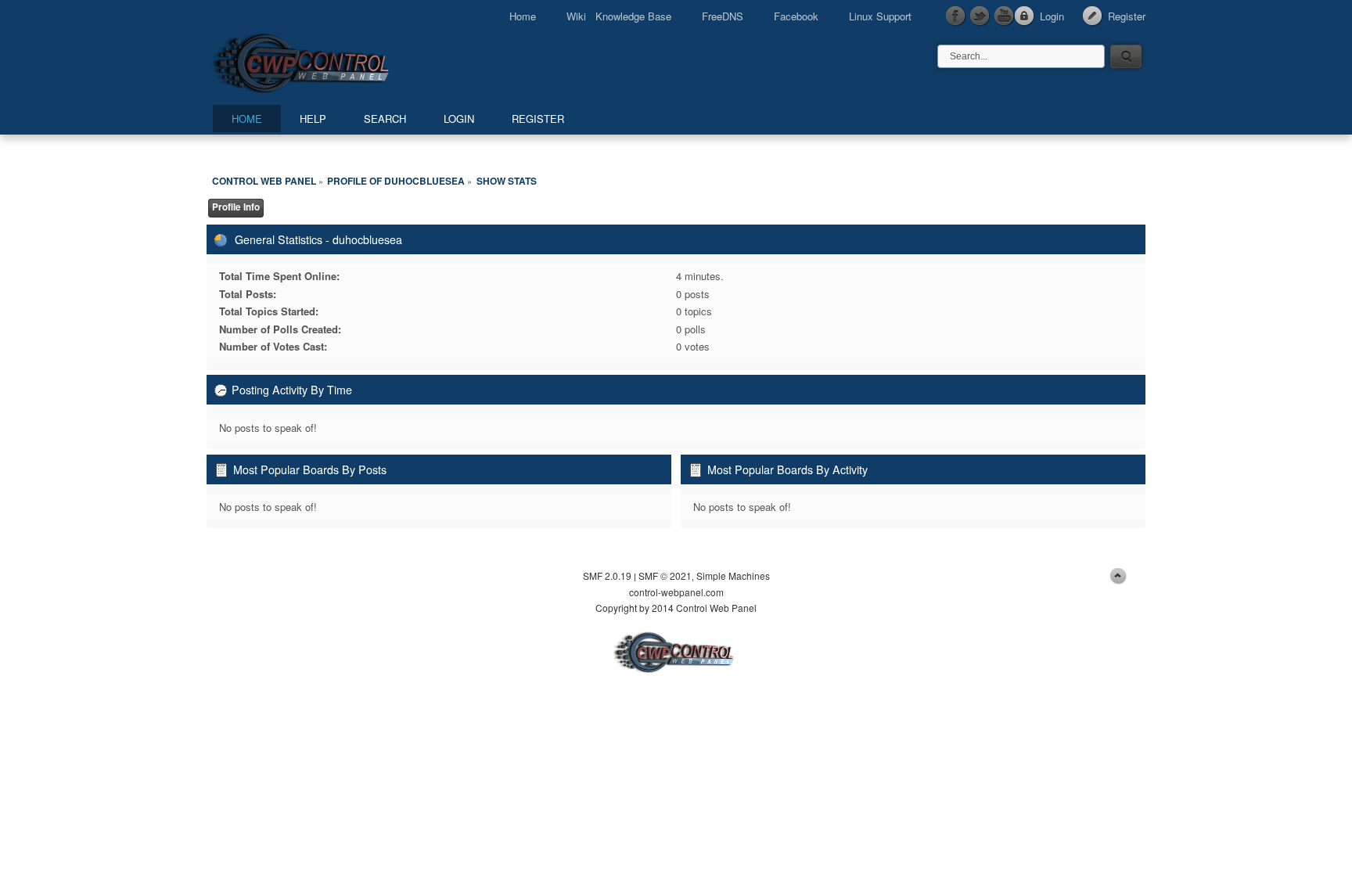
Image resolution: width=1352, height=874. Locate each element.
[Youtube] (1004, 16)
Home (522, 16)
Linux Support (880, 16)
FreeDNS (722, 16)
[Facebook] (956, 16)
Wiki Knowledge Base (618, 16)
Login (1052, 16)
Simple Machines (733, 575)
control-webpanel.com (676, 592)
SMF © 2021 (665, 575)
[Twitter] (980, 16)
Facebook (796, 16)
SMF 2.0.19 (607, 575)
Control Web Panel (336, 60)
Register (1126, 16)
